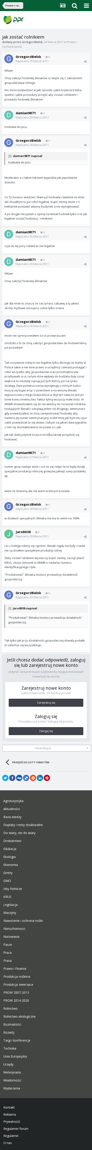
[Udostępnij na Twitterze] (5, 778)
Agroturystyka (13, 801)
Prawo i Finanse (14, 969)
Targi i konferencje (16, 1040)
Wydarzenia (11, 1088)
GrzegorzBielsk (32, 42)
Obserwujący (43, 748)
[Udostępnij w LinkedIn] (40, 778)
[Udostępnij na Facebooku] (12, 778)
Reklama (9, 1114)
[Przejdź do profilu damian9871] (8, 115)
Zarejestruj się (46, 703)
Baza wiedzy (12, 817)
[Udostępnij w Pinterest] (47, 778)
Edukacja (9, 849)
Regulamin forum (15, 1128)
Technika (9, 1048)
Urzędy (8, 1064)
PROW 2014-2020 (16, 1001)
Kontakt (9, 1107)
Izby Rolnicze (12, 889)
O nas (7, 1142)
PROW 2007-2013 (16, 993)
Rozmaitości (12, 1024)
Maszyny (9, 913)
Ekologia (9, 857)
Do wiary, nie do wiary (19, 833)
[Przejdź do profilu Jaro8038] (8, 534)
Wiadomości (12, 1080)
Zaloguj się (46, 731)
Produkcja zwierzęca (18, 985)
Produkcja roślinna (16, 977)
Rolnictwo (10, 1009)
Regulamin (11, 1135)
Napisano (32, 61)
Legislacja (10, 905)
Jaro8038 (23, 532)
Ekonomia (10, 865)
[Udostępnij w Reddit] (33, 778)
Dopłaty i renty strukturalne (23, 825)
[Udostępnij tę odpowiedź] (85, 61)
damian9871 (26, 113)
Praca (7, 953)
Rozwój (8, 1032)
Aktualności (11, 809)
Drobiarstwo (12, 841)
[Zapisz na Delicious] (26, 778)
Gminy (8, 873)
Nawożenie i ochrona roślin (23, 921)
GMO (7, 881)
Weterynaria (12, 1072)
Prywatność (11, 1121)
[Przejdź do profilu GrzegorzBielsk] (8, 58)
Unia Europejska (15, 1056)
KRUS (7, 897)
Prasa (7, 961)
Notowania (11, 937)
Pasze (7, 945)
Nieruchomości (14, 929)
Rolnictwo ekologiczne (19, 1017)
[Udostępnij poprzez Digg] (19, 778)
